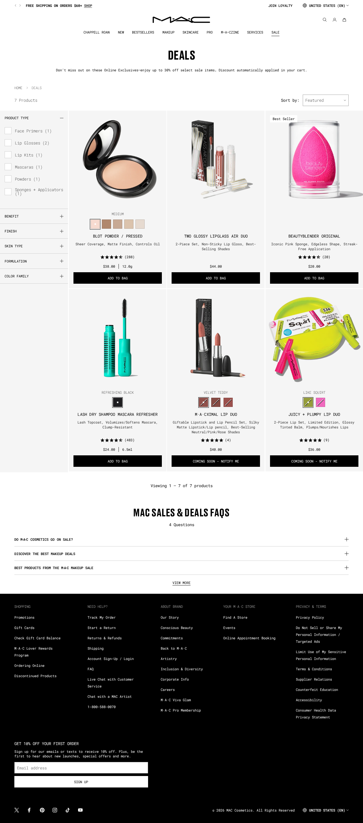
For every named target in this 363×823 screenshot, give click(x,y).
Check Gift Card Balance (37, 638)
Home (18, 87)
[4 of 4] (124, 202)
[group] (139, 5)
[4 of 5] (220, 202)
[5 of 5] (225, 202)
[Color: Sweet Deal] (228, 402)
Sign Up (81, 781)
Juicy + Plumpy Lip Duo (314, 414)
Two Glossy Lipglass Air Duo (216, 236)
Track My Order (102, 617)
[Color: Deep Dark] (106, 224)
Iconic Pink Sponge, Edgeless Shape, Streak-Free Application (314, 246)
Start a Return (102, 627)
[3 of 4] (120, 202)
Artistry (169, 658)
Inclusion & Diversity (182, 669)
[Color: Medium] (95, 224)
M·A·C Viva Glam (176, 699)
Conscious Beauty (177, 627)
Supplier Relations (314, 679)
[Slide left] (16, 5)
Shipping (96, 648)
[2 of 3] (117, 381)
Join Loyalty (280, 5)
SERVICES (255, 32)
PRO (210, 32)
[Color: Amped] (320, 402)
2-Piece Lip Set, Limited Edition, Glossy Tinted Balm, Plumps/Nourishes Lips (314, 424)
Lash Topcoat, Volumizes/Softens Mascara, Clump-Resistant (117, 424)
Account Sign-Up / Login (111, 658)
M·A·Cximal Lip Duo (216, 414)
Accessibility (309, 699)
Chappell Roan (97, 32)
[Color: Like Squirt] (308, 402)
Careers (168, 689)
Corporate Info (175, 679)
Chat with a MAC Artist (110, 696)
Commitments (172, 638)
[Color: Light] (140, 224)
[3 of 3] (122, 381)
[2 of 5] (211, 202)
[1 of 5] (206, 202)
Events (229, 627)
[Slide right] (19, 5)
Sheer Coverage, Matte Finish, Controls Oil (117, 244)
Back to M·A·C (174, 648)
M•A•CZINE (230, 32)
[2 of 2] (316, 202)
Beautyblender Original (314, 236)
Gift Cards (24, 627)
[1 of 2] (311, 202)
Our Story (170, 617)
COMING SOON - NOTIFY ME (216, 461)
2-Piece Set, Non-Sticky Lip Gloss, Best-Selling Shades (216, 246)
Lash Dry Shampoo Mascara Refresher (117, 414)
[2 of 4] (115, 202)
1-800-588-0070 (102, 706)
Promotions (24, 617)
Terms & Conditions (314, 669)
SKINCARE (191, 32)
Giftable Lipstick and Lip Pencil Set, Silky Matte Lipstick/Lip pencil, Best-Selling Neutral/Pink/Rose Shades (216, 427)
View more (181, 582)
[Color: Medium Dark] (128, 224)
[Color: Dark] (117, 224)
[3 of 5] (215, 202)
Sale (275, 32)
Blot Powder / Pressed (117, 236)
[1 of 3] (113, 381)
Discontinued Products (35, 675)
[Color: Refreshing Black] (117, 402)
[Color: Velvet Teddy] (203, 402)
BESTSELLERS (143, 32)
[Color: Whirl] (216, 402)
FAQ (91, 669)
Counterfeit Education (317, 689)
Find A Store (235, 617)
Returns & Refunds (105, 638)
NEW (121, 32)
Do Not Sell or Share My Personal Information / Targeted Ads (319, 634)
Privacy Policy (310, 617)
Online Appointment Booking (249, 638)
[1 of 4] (110, 202)
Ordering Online (29, 665)
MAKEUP (168, 32)
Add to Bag (118, 278)
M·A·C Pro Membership (181, 710)
